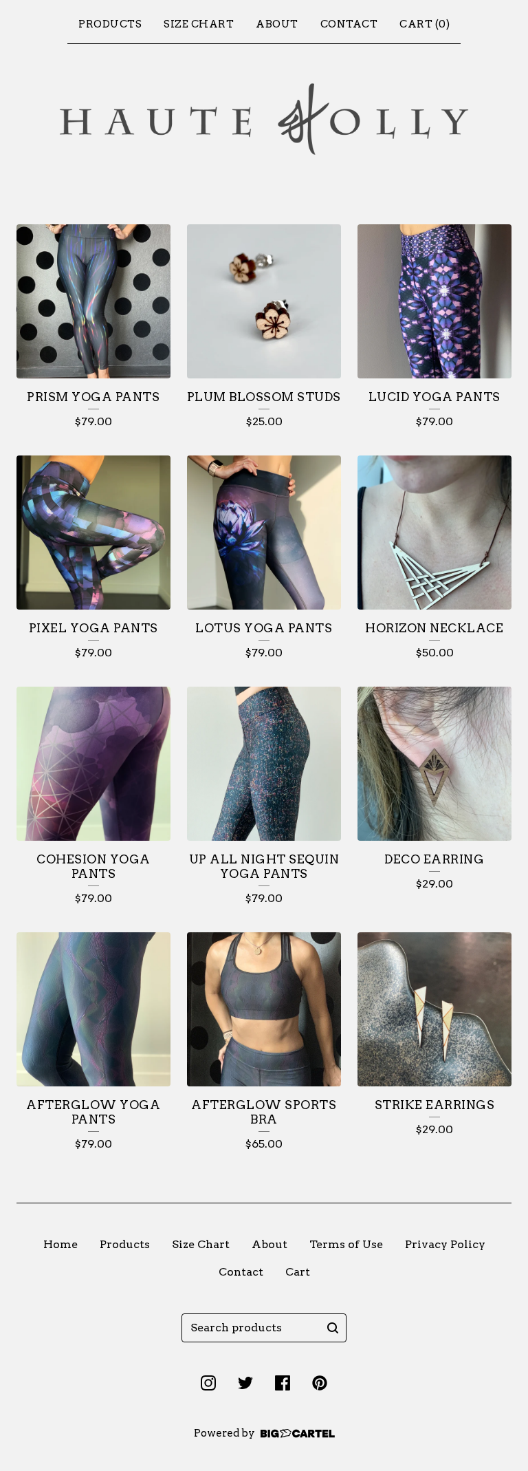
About (277, 24)
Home (60, 1244)
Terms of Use (346, 1244)
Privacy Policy (445, 1244)
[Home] (264, 119)
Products (110, 24)
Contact (349, 24)
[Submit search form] (332, 1328)
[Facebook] (282, 1383)
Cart (297, 1271)
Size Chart (199, 24)
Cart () (424, 24)
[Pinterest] (319, 1383)
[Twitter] (245, 1383)
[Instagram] (208, 1383)
